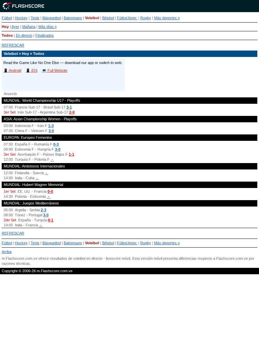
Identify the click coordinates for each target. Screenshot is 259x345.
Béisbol (108, 18)
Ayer (15, 27)
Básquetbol (51, 18)
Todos (7, 35)
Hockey (21, 18)
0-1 (50, 220)
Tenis (35, 18)
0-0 (50, 191)
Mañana (28, 27)
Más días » (47, 27)
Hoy (5, 27)
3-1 (69, 107)
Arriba (6, 252)
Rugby (145, 18)
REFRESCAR (13, 45)
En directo (24, 35)
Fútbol (7, 18)
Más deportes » (167, 18)
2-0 (72, 112)
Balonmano (73, 18)
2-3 (43, 210)
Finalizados (44, 35)
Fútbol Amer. (127, 18)
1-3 (51, 126)
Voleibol (92, 18)
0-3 (56, 144)
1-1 (71, 154)
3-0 (51, 131)
